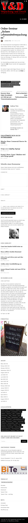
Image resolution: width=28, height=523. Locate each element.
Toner (19, 424)
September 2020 (5, 370)
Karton (19, 415)
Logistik (3, 421)
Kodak (9, 417)
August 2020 (4, 372)
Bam (17, 521)
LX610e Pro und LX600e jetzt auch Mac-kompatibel (12, 257)
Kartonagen (3, 417)
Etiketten (3, 413)
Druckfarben (7, 411)
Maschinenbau (9, 421)
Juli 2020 (3, 374)
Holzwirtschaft (4, 415)
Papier (16, 423)
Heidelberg (18, 413)
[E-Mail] (26, 1)
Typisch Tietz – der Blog (7, 494)
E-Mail (21, 70)
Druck (2, 411)
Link (7, 64)
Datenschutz (4, 487)
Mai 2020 (3, 379)
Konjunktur (3, 419)
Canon (6, 409)
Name (2, 189)
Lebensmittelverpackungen (8, 83)
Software (15, 424)
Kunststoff (9, 419)
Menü (25, 19)
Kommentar (4, 172)
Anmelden (3, 503)
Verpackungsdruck (15, 85)
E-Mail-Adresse (5, 194)
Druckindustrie (16, 81)
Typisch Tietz (4, 492)
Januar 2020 (4, 388)
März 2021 (3, 363)
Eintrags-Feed (4, 505)
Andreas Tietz (8, 40)
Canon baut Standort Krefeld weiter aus (11, 246)
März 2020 (3, 383)
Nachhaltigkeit (21, 421)
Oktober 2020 (4, 368)
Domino (23, 409)
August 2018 (4, 399)
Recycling (3, 424)
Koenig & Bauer (15, 417)
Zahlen (22, 430)
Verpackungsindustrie (7, 86)
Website (3, 200)
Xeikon (17, 430)
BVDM (2, 409)
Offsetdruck (3, 423)
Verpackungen (5, 85)
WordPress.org (4, 509)
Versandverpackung (16, 428)
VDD (17, 83)
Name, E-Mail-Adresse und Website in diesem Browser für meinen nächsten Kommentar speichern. (12, 208)
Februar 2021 (4, 366)
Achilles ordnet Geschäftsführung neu (11, 264)
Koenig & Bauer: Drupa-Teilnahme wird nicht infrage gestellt (13, 155)
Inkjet (10, 415)
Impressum (3, 489)
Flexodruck (9, 413)
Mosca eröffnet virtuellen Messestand (11, 252)
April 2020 (3, 381)
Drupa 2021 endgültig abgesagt (10, 149)
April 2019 (3, 394)
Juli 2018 (3, 401)
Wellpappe (13, 430)
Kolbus (20, 417)
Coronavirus (12, 409)
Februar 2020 (4, 385)
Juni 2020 (3, 377)
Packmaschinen (11, 423)
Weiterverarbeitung (5, 430)
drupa (20, 411)
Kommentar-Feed (5, 507)
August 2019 (4, 390)
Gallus (13, 413)
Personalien (21, 423)
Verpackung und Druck (13, 11)
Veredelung (3, 426)
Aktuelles (3, 485)
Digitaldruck (18, 409)
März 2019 (3, 397)
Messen (15, 421)
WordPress (11, 521)
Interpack (14, 415)
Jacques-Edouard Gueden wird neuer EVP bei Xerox (13, 269)
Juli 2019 (3, 392)
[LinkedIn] (25, 1)
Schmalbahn (9, 424)
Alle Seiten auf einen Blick (6, 482)
